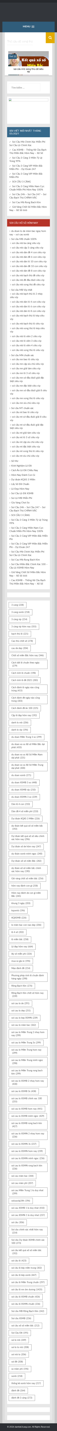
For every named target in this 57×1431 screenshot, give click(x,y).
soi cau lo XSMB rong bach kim (26, 1125)
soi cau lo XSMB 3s (23, 1091)
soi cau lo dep (21, 1011)
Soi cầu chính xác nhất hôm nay (27, 1231)
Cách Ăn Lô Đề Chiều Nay (24, 470)
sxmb (16, 1376)
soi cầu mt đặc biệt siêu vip (26, 447)
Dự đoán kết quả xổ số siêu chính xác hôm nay (27, 838)
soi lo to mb (20, 1347)
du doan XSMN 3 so (24, 797)
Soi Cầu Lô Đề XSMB (22, 493)
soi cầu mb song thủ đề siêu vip (28, 70)
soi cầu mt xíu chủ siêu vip (25, 456)
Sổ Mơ (14, 461)
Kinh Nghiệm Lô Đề (21, 466)
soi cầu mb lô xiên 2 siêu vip (26, 336)
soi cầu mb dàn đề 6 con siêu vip (29, 257)
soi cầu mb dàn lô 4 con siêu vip (28, 302)
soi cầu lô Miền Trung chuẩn (28, 1282)
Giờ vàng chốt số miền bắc (27, 879)
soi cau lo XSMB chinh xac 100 (26, 1100)
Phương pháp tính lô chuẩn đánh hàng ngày (27, 977)
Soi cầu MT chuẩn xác (22, 408)
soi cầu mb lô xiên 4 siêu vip (26, 345)
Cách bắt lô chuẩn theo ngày (25, 664)
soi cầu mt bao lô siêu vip (25, 412)
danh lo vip (19, 730)
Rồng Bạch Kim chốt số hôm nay (27, 994)
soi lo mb (18, 1340)
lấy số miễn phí (21, 954)
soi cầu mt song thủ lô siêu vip (28, 451)
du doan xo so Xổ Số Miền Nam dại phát (27, 756)
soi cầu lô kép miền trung (26, 1268)
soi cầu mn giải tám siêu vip (26, 368)
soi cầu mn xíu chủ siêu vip (26, 403)
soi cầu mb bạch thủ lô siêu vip (28, 324)
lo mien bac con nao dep (26, 925)
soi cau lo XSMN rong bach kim (26, 1167)
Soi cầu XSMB (21, 1318)
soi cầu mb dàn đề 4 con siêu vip (29, 252)
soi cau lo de (20, 1003)
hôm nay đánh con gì (24, 886)
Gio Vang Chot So (20, 503)
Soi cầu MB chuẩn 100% (24, 239)
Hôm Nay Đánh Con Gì (23, 475)
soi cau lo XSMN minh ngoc (27, 1158)
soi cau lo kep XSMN (24, 1018)
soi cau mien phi (22, 1183)
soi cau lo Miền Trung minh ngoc (27, 1062)
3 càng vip (19, 619)
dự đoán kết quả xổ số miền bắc (27, 827)
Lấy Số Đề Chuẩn (20, 484)
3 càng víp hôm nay (23, 627)
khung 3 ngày (20, 903)
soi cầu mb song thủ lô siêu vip (28, 350)
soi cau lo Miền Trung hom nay (26, 1051)
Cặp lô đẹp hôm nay (24, 715)
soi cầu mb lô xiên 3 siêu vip (26, 341)
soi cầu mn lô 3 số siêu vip (26, 373)
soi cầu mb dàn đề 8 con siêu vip (29, 271)
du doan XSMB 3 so (24, 783)
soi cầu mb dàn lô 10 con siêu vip (29, 261)
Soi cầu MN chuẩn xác (22, 355)
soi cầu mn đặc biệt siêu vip (26, 386)
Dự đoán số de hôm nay (26, 847)
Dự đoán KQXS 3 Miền (23, 479)
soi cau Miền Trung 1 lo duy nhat (27, 1192)
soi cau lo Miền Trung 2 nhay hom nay (27, 1034)
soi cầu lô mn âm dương (26, 1290)
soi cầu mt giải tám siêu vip (26, 433)
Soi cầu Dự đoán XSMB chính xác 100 (28, 1241)
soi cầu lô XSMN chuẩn (25, 1304)
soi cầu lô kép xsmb (23, 1275)
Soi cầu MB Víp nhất (21, 290)
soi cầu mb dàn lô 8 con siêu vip (28, 311)
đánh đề (18, 1391)
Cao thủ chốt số (22, 641)
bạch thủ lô (19, 634)
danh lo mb (19, 723)
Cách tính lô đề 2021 (24, 680)
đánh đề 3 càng (21, 1398)
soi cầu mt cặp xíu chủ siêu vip (27, 442)
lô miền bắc (19, 939)
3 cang (17, 605)
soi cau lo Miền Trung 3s (26, 1043)
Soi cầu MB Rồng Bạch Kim (27, 1311)
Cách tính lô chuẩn (23, 673)
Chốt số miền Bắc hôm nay (27, 655)
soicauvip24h (20, 1201)
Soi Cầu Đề (19, 1333)
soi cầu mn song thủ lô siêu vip (28, 398)
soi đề (17, 1362)
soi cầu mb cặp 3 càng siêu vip (27, 248)
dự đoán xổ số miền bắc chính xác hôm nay (26, 870)
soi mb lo (18, 1355)
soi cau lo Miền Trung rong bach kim (27, 1072)
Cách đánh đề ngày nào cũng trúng (25, 699)
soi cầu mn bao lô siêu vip (25, 359)
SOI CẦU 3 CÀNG (21, 182)
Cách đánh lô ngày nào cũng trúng (25, 689)
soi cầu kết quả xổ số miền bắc (26, 1252)
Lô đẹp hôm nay (22, 947)
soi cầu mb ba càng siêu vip (26, 243)
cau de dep (19, 648)
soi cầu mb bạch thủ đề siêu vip (28, 275)
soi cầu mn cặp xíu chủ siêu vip (28, 364)
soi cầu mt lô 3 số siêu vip (25, 437)
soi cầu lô (18, 1261)
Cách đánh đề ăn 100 (24, 708)
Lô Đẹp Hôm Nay (20, 489)
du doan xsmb (21, 775)
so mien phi (19, 1369)
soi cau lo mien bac (23, 1025)
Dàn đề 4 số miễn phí (24, 811)
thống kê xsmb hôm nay (26, 1383)
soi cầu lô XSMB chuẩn (25, 1297)
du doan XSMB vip (23, 790)
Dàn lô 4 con (20, 804)
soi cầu (17, 1222)
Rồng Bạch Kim (21, 986)
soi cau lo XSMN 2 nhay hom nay (27, 1135)
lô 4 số (17, 932)
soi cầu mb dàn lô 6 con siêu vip (28, 306)
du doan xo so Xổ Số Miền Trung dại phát (27, 766)
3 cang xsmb (20, 612)
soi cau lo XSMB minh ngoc (27, 1116)
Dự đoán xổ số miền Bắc (26, 861)
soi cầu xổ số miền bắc (25, 1326)
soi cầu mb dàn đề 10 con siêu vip (29, 266)
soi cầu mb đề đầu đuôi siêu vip (28, 280)
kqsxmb (18, 911)
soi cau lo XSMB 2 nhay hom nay (27, 1082)
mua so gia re (20, 961)
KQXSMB (18, 918)
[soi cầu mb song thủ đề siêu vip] (28, 63)
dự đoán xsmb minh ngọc (26, 854)
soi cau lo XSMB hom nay (26, 1109)
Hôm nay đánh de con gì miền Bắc (26, 894)
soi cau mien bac (22, 1176)
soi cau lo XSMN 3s (23, 1144)
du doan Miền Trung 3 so (26, 737)
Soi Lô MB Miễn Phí (21, 498)
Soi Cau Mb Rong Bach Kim (26, 202)
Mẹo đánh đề (20, 968)
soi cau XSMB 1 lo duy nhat (27, 1208)
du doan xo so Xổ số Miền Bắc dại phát (28, 746)
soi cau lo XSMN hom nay (27, 1151)
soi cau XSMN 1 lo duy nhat (28, 1215)
